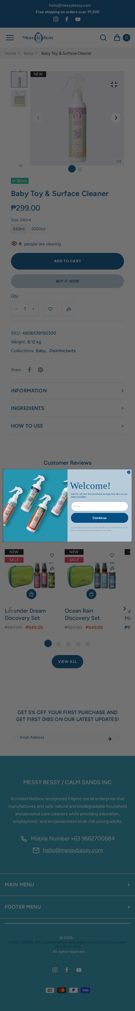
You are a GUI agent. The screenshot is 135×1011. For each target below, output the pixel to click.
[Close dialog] (128, 472)
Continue (100, 518)
